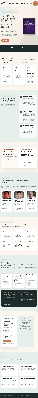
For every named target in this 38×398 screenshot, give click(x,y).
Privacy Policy (22, 395)
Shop (13, 3)
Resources (26, 3)
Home (10, 3)
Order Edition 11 (35, 3)
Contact (31, 3)
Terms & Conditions (29, 395)
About (17, 3)
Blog (22, 3)
